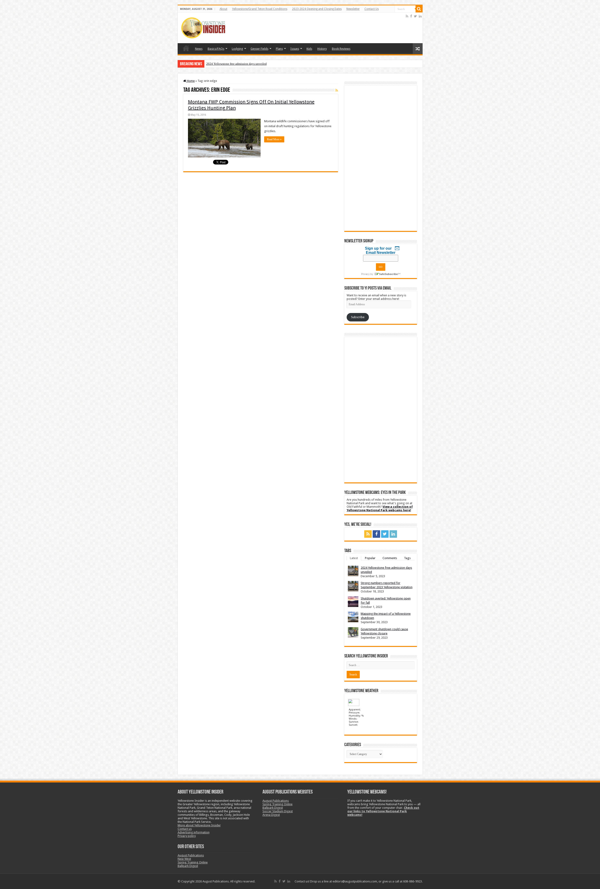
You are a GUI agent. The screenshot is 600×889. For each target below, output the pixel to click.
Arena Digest (271, 815)
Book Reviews (341, 48)
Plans (279, 48)
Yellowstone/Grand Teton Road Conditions (259, 9)
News (198, 48)
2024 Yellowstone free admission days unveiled (236, 63)
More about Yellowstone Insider (199, 825)
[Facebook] (411, 16)
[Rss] (407, 16)
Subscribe (357, 317)
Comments (389, 558)
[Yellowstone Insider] (203, 27)
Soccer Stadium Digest (277, 811)
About (223, 9)
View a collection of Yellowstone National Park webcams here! (380, 508)
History (322, 48)
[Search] (419, 8)
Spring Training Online (193, 862)
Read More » (274, 139)
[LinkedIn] (420, 16)
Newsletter (353, 9)
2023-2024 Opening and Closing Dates (317, 9)
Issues (294, 48)
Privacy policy (187, 836)
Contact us (185, 829)
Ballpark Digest (188, 866)
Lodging (237, 48)
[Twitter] (415, 16)
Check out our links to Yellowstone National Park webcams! (383, 811)
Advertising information (194, 832)
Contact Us (371, 9)
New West (184, 859)
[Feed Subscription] (336, 90)
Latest (354, 558)
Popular (370, 558)
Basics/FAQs (216, 48)
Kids (309, 48)
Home (186, 48)
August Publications (191, 855)
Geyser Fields (259, 48)
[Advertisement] (319, 27)
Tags (407, 558)
